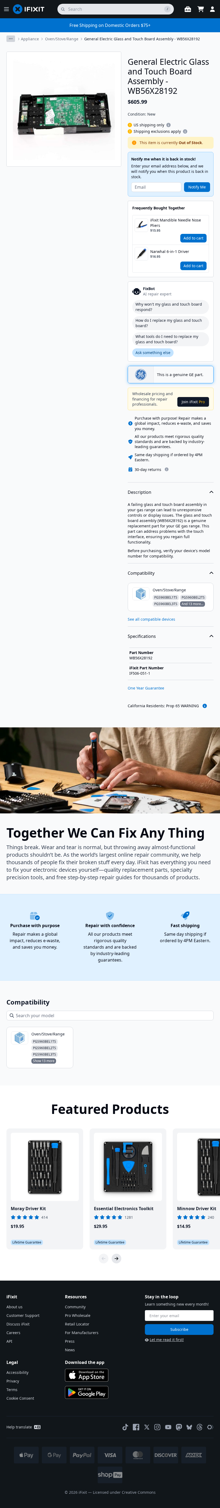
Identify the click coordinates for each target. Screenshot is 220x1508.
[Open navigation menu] (6, 9)
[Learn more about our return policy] (166, 469)
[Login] (212, 9)
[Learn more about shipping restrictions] (168, 125)
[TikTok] (125, 1427)
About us (14, 1306)
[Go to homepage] (31, 9)
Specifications (142, 636)
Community (75, 1306)
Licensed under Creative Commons (124, 1492)
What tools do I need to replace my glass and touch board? (166, 339)
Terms (11, 1389)
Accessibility (17, 1372)
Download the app (84, 1362)
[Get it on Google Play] (86, 1392)
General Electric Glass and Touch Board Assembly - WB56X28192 (142, 38)
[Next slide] (116, 1258)
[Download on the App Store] (86, 1375)
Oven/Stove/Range (61, 38)
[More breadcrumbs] (10, 38)
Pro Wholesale (77, 1315)
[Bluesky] (189, 1427)
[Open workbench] (187, 9)
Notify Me (197, 187)
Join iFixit (193, 401)
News (70, 1349)
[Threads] (199, 1427)
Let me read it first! (167, 1339)
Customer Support (22, 1315)
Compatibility (141, 573)
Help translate (19, 1427)
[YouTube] (168, 1427)
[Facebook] (136, 1427)
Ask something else (152, 352)
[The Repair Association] (210, 1427)
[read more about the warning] (205, 706)
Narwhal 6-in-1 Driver (169, 251)
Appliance (30, 38)
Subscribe (179, 1329)
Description (139, 492)
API (9, 1341)
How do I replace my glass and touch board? (168, 323)
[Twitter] (147, 1427)
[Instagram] (157, 1427)
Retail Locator (77, 1324)
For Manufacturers (81, 1332)
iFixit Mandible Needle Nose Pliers (175, 222)
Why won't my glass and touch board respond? (168, 307)
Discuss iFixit (18, 1324)
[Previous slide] (103, 1258)
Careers (13, 1332)
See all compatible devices (151, 619)
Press (70, 1341)
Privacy (12, 1381)
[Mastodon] (179, 1427)
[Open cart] (200, 9)
